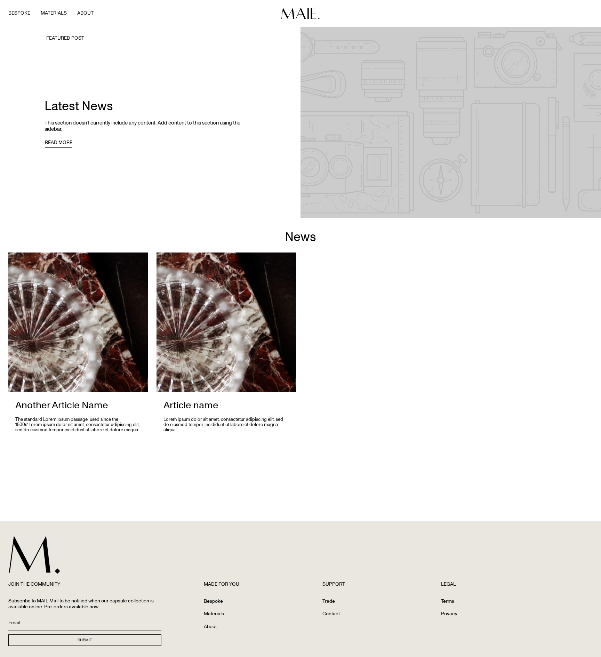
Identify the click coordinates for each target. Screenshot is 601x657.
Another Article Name (61, 405)
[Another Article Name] (78, 322)
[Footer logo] (34, 554)
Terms (447, 601)
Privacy (449, 614)
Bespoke (213, 601)
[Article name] (226, 322)
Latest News (79, 105)
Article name (190, 405)
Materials (214, 614)
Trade (328, 601)
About (210, 627)
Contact (331, 614)
